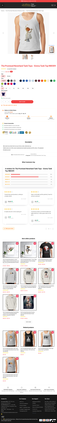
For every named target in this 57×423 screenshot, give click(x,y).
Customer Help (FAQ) (36, 411)
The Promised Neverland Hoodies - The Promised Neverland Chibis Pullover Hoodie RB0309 (10, 287)
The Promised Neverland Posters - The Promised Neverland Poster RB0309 (28, 314)
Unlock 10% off (3, 417)
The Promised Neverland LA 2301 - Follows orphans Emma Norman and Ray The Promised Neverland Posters (11, 261)
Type (2, 73)
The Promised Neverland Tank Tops (35, 10)
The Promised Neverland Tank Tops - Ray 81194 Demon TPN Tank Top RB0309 (28, 350)
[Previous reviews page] (46, 229)
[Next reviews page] (53, 229)
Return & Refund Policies (37, 407)
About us (21, 401)
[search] (52, 5)
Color (2, 78)
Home (2, 10)
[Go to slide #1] (25, 56)
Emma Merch (33, 154)
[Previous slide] (3, 33)
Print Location (4, 90)
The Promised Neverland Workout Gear (15, 10)
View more (28, 321)
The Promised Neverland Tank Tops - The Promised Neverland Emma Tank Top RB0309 (11, 350)
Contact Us (34, 409)
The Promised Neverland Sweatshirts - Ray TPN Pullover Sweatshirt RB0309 (46, 287)
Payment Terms (35, 405)
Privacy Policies (23, 405)
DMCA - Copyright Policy (25, 407)
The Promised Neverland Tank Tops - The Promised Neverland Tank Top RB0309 (10, 376)
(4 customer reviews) (11, 68)
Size (2, 86)
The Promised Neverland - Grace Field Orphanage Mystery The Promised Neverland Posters (28, 261)
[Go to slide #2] (32, 56)
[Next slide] (53, 33)
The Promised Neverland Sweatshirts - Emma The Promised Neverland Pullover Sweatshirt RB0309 (11, 314)
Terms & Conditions (24, 403)
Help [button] (54, 421)
